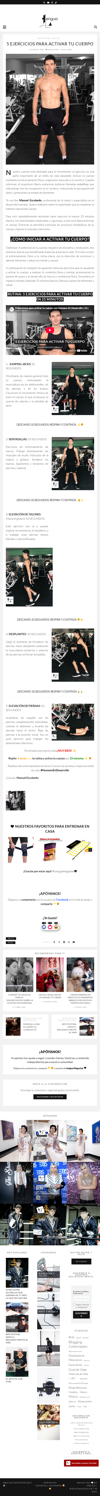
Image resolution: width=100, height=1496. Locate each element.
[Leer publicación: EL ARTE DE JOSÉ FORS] (17, 1362)
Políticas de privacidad (81, 1429)
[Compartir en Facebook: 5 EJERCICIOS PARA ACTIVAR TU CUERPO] (54, 942)
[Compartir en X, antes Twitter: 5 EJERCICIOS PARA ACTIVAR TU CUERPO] (59, 942)
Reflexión (72, 1401)
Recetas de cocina (85, 1397)
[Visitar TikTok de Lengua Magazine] (56, 2)
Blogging (75, 1342)
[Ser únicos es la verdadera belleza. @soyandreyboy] (50, 1183)
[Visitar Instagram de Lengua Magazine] (44, 2)
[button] (5, 27)
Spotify (72, 1406)
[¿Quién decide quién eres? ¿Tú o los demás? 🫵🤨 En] (16, 1224)
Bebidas (78, 1338)
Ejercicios (11, 938)
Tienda (79, 1406)
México (83, 1392)
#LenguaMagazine (63, 871)
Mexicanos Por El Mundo (78, 1383)
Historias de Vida (78, 1374)
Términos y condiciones (81, 1436)
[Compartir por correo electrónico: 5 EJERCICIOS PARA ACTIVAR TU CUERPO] (73, 942)
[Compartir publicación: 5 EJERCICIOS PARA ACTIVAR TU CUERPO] (69, 942)
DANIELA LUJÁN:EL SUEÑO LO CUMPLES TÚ (31, 1027)
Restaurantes (85, 1401)
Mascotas (83, 1378)
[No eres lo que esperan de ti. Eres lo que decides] (50, 1224)
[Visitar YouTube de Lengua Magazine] (48, 2)
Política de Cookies (81, 1440)
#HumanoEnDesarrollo (55, 770)
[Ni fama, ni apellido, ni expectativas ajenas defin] (83, 1224)
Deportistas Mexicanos (75, 1351)
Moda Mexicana (78, 1387)
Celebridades (78, 1346)
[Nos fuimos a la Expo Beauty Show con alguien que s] (83, 1183)
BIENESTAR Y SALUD (48, 38)
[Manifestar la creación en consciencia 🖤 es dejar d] (50, 1141)
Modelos (11, 942)
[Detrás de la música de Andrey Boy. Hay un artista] (16, 1183)
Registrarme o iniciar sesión (50, 1097)
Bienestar (86, 1338)
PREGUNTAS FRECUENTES (81, 1432)
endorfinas (83, 184)
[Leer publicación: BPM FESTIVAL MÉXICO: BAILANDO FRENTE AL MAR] (17, 1317)
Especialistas (75, 1364)
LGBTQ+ (73, 1378)
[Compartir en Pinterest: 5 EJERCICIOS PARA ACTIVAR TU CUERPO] (64, 942)
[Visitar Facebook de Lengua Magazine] (52, 2)
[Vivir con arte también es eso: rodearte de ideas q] (16, 1141)
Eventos (86, 1365)
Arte (72, 1337)
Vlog (85, 1406)
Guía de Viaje (78, 1369)
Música (73, 1396)
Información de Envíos (81, 1443)
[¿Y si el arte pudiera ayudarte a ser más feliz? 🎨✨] (83, 1141)
